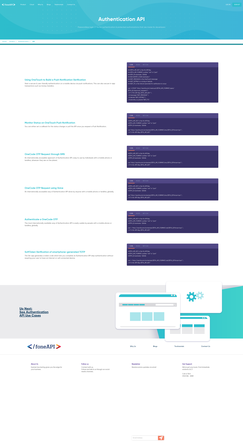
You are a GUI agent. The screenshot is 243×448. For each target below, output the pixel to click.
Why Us (40, 4)
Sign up (237, 4)
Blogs (49, 4)
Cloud (32, 4)
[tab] (131, 65)
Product (23, 4)
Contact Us (71, 4)
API (33, 41)
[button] (13, 42)
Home (4, 41)
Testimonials (58, 4)
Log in (228, 4)
